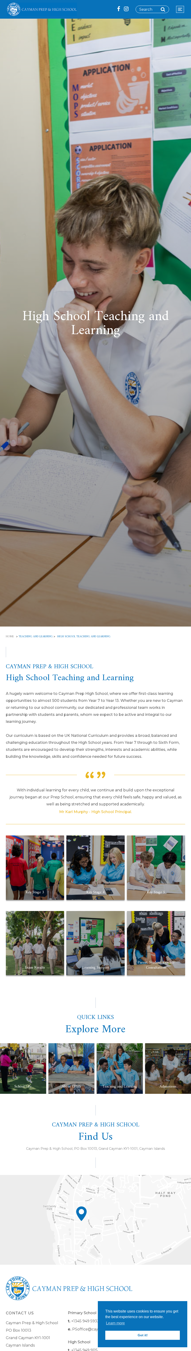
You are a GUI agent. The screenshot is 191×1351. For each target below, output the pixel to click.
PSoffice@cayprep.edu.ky (96, 1329)
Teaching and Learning (36, 636)
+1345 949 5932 (85, 1321)
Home (10, 636)
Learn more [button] (115, 1323)
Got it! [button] (143, 1335)
